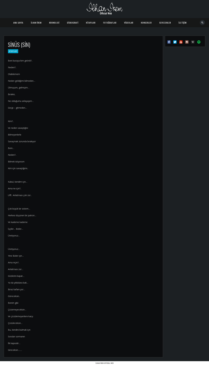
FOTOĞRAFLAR (109, 22)
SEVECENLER (165, 22)
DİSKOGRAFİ (72, 22)
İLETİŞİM (183, 22)
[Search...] (202, 22)
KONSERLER (146, 22)
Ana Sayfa (18, 22)
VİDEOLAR (128, 22)
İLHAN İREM (36, 22)
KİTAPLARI (90, 22)
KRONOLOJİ (54, 22)
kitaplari (13, 51)
